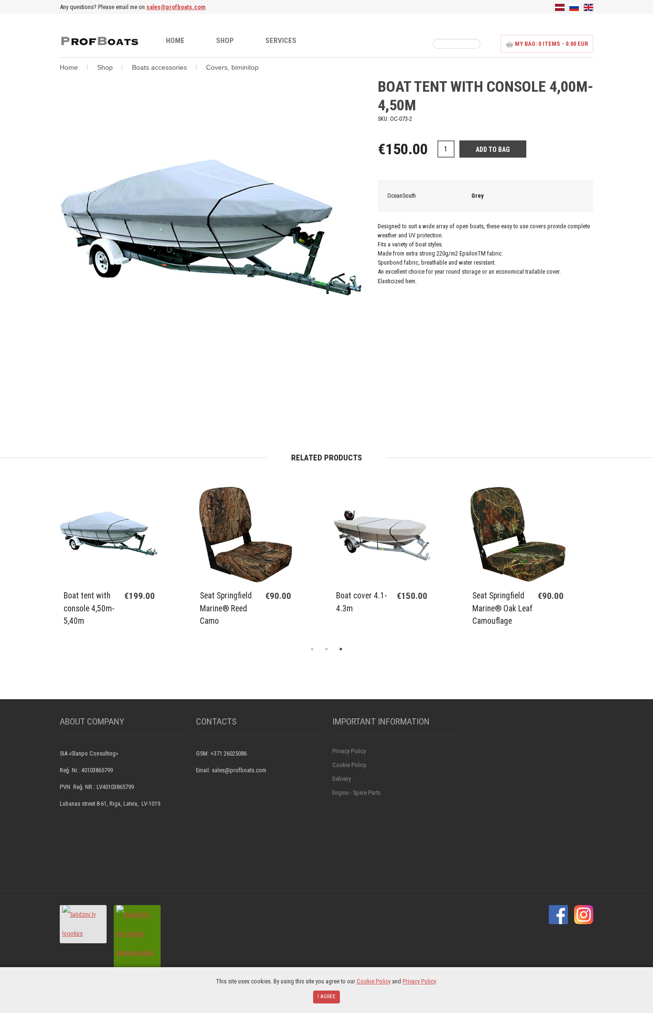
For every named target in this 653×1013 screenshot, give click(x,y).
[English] (588, 6)
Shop (225, 40)
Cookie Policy (349, 764)
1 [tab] (312, 649)
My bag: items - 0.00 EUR (550, 43)
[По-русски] (574, 6)
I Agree (326, 996)
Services (280, 40)
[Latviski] (560, 6)
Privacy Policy (349, 751)
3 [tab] (341, 649)
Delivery (341, 778)
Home (175, 40)
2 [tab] (326, 649)
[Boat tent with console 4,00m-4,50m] (213, 230)
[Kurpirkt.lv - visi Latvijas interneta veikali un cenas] (137, 942)
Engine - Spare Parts (356, 792)
